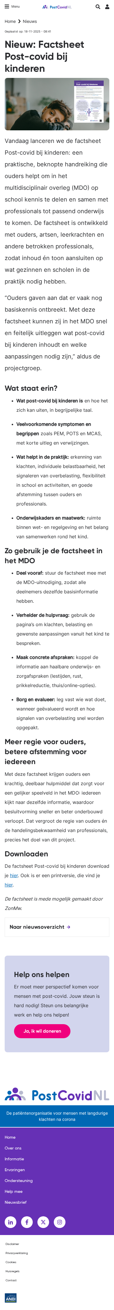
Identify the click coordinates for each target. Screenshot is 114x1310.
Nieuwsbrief (16, 1202)
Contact (11, 1280)
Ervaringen (15, 1170)
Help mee (14, 1192)
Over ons (13, 1148)
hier (14, 875)
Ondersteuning (19, 1181)
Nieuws (30, 21)
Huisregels (13, 1271)
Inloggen (107, 8)
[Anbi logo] (11, 1298)
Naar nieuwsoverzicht (37, 927)
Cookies (11, 1262)
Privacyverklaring (17, 1253)
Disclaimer (12, 1244)
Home (10, 21)
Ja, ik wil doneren (42, 1031)
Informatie (14, 1159)
